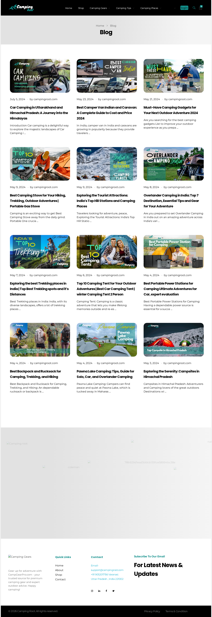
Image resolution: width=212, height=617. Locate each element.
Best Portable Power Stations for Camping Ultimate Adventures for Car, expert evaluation (170, 289)
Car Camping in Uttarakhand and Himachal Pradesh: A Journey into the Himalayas (39, 113)
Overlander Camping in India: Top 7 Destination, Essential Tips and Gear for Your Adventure (171, 201)
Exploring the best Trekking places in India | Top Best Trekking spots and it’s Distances (39, 289)
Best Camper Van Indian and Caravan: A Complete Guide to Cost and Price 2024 (107, 113)
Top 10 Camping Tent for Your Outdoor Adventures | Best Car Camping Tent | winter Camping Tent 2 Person (106, 289)
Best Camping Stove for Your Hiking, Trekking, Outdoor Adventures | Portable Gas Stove (38, 201)
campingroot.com (45, 99)
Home (100, 25)
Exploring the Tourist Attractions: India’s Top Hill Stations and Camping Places (106, 201)
